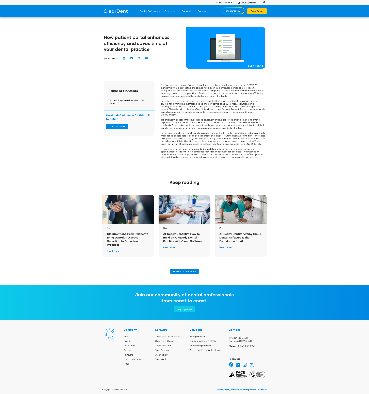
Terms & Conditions (258, 389)
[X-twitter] (252, 364)
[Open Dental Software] (160, 11)
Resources (129, 345)
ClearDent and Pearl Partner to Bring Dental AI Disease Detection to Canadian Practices (127, 239)
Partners (128, 354)
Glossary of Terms (239, 389)
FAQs (126, 363)
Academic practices (200, 345)
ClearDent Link (163, 345)
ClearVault (161, 359)
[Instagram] (245, 364)
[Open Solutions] (177, 11)
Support (128, 350)
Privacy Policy (223, 389)
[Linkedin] (238, 364)
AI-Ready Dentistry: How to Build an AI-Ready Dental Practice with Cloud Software (183, 237)
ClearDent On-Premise (167, 336)
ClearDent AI (233, 10)
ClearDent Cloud (164, 340)
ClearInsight (162, 354)
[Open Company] (210, 11)
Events (127, 340)
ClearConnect (163, 350)
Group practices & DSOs (203, 340)
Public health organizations (205, 350)
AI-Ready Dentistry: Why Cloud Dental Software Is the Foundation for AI (240, 237)
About (127, 336)
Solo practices (197, 336)
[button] (264, 2)
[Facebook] (231, 364)
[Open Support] (193, 11)
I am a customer (133, 359)
